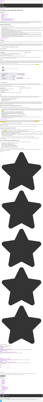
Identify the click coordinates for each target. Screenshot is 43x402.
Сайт (0, 367)
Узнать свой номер (4, 388)
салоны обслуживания (24, 134)
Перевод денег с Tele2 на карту (5, 389)
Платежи (3, 5)
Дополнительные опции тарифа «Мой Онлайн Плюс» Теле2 (8, 18)
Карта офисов (3, 386)
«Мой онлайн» (3, 380)
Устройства (3, 6)
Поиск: (1, 2)
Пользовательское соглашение (5, 395)
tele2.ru (9, 399)
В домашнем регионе (4, 15)
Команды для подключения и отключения (6, 19)
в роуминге (7, 36)
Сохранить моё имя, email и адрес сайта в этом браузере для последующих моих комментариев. (12, 374)
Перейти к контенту (2, 0)
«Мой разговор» (3, 382)
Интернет (3, 16)
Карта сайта (3, 396)
